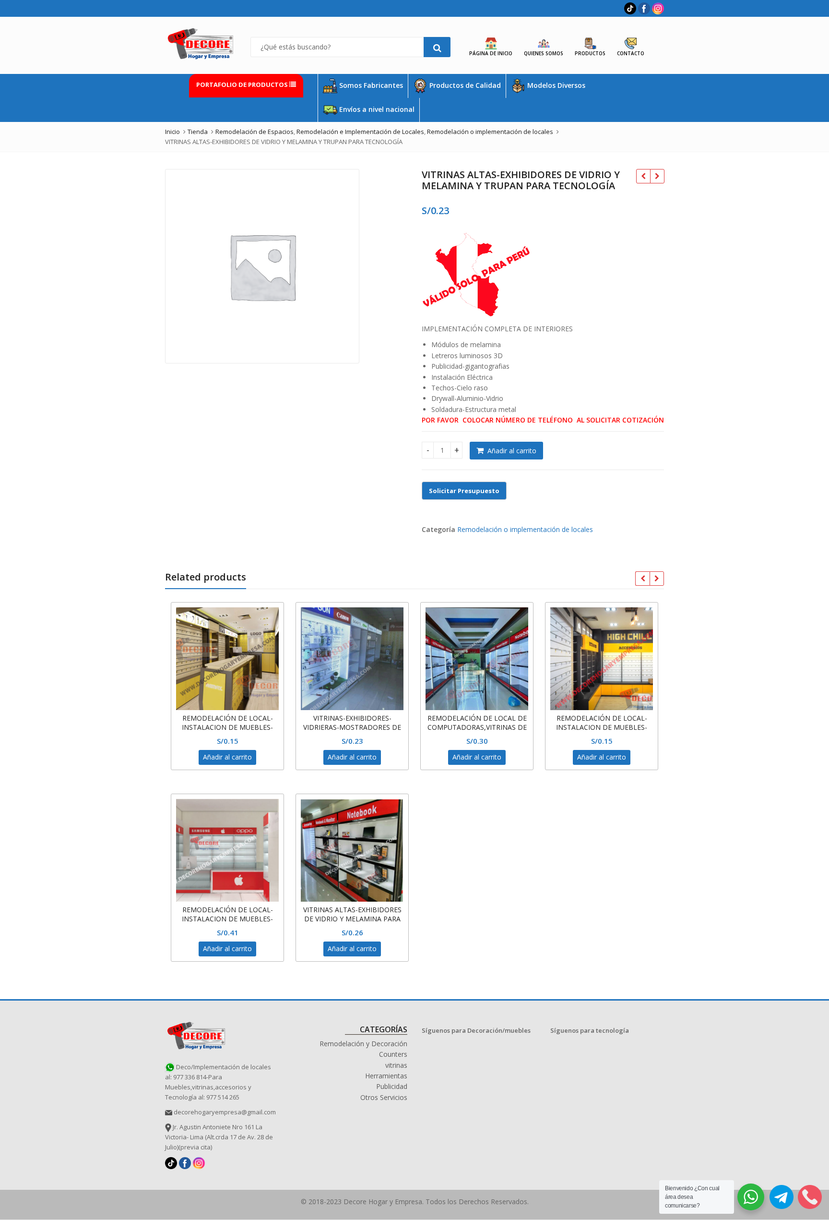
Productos (590, 53)
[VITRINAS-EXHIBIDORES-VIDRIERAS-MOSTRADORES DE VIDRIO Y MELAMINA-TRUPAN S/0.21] (657, 176)
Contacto (630, 53)
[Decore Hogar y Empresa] (196, 1034)
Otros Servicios (383, 1097)
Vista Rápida (232, 718)
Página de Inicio (490, 53)
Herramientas (386, 1075)
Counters (393, 1054)
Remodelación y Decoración (363, 1043)
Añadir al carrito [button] (227, 756)
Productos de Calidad (464, 85)
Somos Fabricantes (370, 85)
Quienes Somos (543, 53)
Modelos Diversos (555, 85)
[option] (262, 266)
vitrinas (396, 1065)
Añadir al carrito (511, 450)
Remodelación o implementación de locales (525, 529)
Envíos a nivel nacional (375, 109)
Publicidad (391, 1086)
